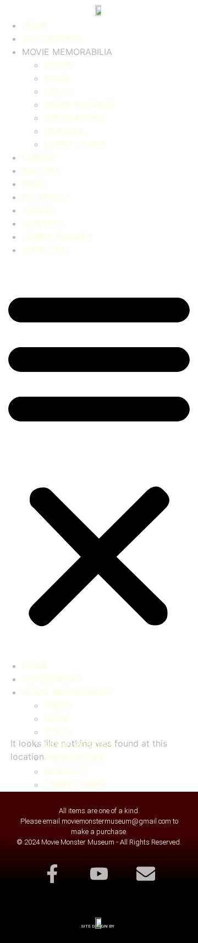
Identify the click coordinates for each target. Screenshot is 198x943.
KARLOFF (41, 170)
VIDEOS (38, 210)
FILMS (56, 78)
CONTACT (43, 223)
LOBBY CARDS (75, 144)
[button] (99, 457)
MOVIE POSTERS (79, 104)
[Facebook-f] (52, 873)
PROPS (58, 64)
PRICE (34, 183)
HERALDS (64, 130)
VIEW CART (46, 249)
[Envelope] (146, 873)
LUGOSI (38, 157)
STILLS (58, 91)
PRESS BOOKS (74, 117)
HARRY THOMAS (57, 236)
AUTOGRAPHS (52, 38)
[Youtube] (99, 873)
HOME (35, 25)
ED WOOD (43, 196)
